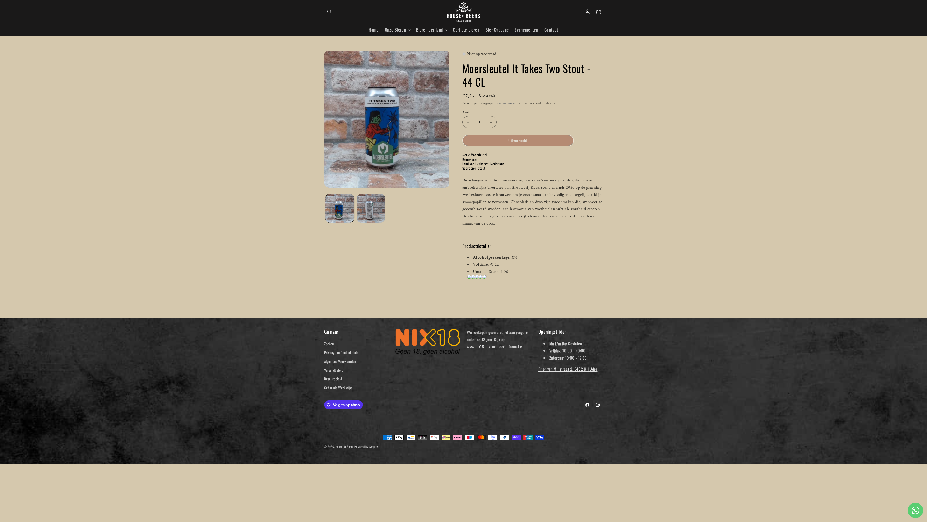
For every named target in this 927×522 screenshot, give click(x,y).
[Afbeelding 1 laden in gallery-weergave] (339, 208)
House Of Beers (344, 446)
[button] (329, 11)
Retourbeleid (333, 378)
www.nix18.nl (478, 346)
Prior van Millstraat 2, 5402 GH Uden (568, 369)
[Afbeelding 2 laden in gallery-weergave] (371, 208)
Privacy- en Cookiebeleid (341, 352)
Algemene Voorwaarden (340, 361)
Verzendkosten (506, 103)
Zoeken (329, 343)
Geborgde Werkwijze (338, 387)
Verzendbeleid (333, 370)
